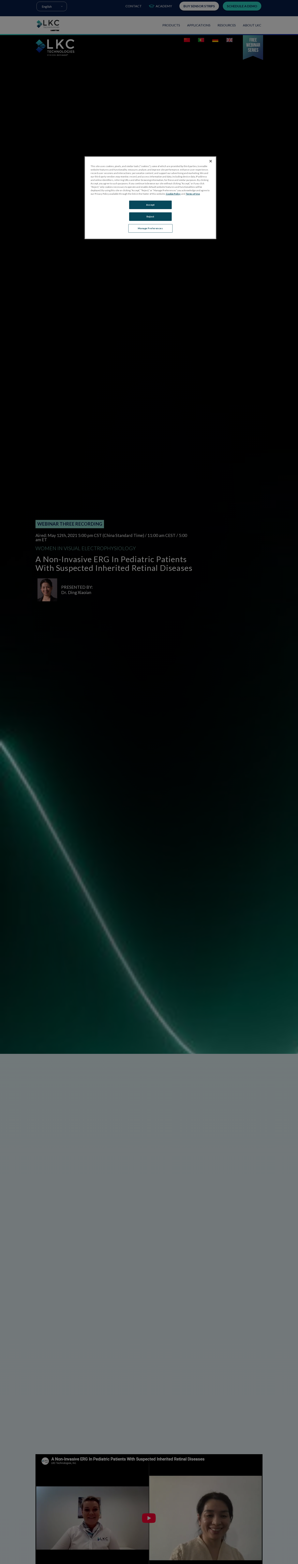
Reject (150, 216)
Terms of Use (193, 194)
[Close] (210, 161)
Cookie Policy (173, 194)
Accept (150, 205)
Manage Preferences (150, 228)
